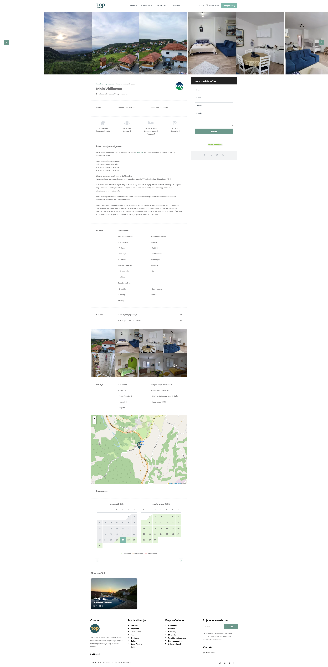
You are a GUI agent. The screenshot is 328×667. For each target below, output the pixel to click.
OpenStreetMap (177, 483)
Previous (6, 42)
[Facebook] (220, 663)
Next (321, 42)
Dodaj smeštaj (229, 5)
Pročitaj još (95, 654)
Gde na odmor (162, 5)
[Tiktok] (229, 663)
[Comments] (234, 663)
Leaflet (170, 483)
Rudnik (140, 152)
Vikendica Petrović (103, 602)
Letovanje (176, 5)
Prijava (201, 5)
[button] (139, 445)
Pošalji (214, 131)
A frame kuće (146, 5)
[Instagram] (225, 663)
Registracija (214, 5)
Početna (133, 5)
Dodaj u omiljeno (215, 144)
